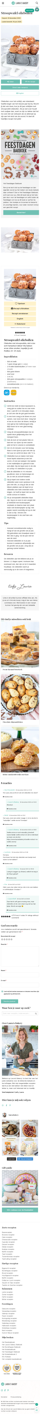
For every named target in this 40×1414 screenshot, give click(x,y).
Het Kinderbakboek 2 (9, 1354)
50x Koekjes (6, 1357)
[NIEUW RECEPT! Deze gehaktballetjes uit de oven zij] (11, 1128)
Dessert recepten (8, 1244)
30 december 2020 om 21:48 (20, 852)
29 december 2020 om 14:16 (24, 790)
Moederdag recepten (9, 1321)
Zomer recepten (7, 1294)
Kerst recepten (7, 1330)
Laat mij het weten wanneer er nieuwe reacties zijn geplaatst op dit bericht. (21, 993)
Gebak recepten (7, 1247)
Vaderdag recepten (8, 1323)
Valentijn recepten (8, 1313)
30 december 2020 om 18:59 (28, 829)
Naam (3, 970)
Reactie (4, 944)
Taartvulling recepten (9, 1259)
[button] (16, 332)
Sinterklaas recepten (9, 1328)
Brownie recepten (8, 1235)
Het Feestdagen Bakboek (11, 1352)
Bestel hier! (21, 212)
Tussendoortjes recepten (11, 1256)
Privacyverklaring (16, 1397)
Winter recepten (7, 1299)
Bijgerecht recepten (9, 1268)
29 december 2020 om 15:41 (17, 815)
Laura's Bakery (19, 3)
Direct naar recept (19, 87)
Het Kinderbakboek (8, 1349)
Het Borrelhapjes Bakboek (11, 1347)
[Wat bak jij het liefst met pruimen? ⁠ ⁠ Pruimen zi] (29, 1128)
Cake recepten (7, 1237)
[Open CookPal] (37, 10)
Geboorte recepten (8, 1309)
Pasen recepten (7, 1316)
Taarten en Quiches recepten (12, 1285)
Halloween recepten (9, 1326)
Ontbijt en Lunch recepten (11, 1280)
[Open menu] (3, 3)
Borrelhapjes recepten (9, 1271)
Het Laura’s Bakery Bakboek (12, 1345)
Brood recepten (7, 1273)
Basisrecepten (7, 1232)
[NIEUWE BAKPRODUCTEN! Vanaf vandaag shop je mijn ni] (11, 1147)
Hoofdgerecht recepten (10, 1275)
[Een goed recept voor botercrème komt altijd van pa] (29, 1147)
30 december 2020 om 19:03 (28, 802)
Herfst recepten (7, 1297)
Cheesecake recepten (9, 1240)
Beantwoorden (8, 796)
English (23, 93)
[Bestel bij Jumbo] (13, 392)
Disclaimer (4, 1397)
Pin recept (31, 82)
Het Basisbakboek (8, 1342)
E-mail (4, 980)
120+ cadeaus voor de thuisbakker (20, 1210)
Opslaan (21, 303)
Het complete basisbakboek (12, 1359)
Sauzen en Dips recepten (11, 1283)
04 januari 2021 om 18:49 (27, 869)
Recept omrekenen (20, 314)
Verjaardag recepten (9, 1311)
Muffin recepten (7, 1252)
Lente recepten (7, 1292)
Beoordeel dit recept (8, 936)
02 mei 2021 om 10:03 (14, 884)
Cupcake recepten (8, 1242)
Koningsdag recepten (9, 1318)
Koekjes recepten (8, 1249)
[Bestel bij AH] (6, 392)
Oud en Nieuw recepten (10, 1333)
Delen (11, 82)
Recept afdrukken (21, 309)
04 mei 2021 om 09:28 (23, 899)
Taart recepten (7, 1254)
